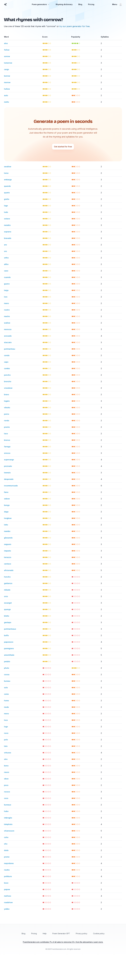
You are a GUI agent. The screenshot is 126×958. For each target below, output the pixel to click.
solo (6, 687)
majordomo (9, 863)
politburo (8, 876)
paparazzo (8, 642)
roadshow (8, 902)
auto (6, 95)
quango (7, 609)
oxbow (7, 499)
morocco (7, 329)
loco (6, 720)
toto (6, 746)
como (6, 694)
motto (6, 102)
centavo (7, 564)
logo (6, 727)
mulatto (7, 225)
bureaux (7, 805)
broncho (7, 381)
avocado (8, 336)
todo (6, 212)
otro (6, 759)
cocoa (6, 674)
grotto (6, 199)
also (6, 43)
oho (5, 844)
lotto (6, 525)
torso (6, 173)
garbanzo (8, 583)
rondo (6, 420)
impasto (7, 551)
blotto (6, 616)
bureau (7, 681)
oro (5, 251)
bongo (7, 505)
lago (6, 206)
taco (6, 433)
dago (6, 512)
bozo (6, 883)
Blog (80, 4)
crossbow (8, 388)
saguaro (7, 544)
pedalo (7, 661)
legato (7, 401)
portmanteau (9, 349)
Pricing (91, 4)
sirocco (7, 453)
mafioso (7, 896)
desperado (8, 479)
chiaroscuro (9, 831)
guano (7, 284)
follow (6, 50)
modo (6, 707)
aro (5, 245)
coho (6, 837)
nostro (7, 310)
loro (5, 297)
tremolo (7, 473)
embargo (8, 180)
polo (6, 740)
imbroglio (8, 818)
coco (6, 798)
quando (7, 186)
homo (6, 700)
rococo (7, 792)
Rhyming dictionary (64, 4)
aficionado (8, 570)
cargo (6, 69)
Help (45, 933)
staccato (8, 342)
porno (6, 414)
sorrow (7, 56)
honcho (7, 577)
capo (6, 362)
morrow (7, 82)
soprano (7, 232)
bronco (7, 440)
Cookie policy (98, 933)
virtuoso (7, 753)
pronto (7, 427)
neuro (6, 772)
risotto (7, 870)
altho (6, 264)
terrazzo (7, 557)
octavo (7, 219)
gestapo (7, 622)
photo (6, 668)
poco (6, 785)
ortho (6, 258)
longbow (8, 518)
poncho (7, 375)
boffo (6, 635)
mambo (7, 531)
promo (6, 857)
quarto (7, 193)
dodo (6, 850)
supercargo (9, 460)
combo (7, 368)
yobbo (6, 909)
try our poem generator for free (74, 26)
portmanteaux (10, 629)
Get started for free (63, 146)
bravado (7, 238)
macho (7, 316)
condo (6, 355)
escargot (8, 603)
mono (6, 714)
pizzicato (8, 466)
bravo (6, 394)
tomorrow (8, 63)
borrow (7, 76)
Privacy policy (81, 933)
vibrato (7, 407)
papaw (7, 889)
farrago (7, 447)
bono (6, 766)
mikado (7, 590)
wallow (7, 323)
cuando (7, 277)
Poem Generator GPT (61, 933)
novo (6, 733)
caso (6, 271)
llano (6, 492)
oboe (6, 779)
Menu (114, 4)
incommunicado (11, 486)
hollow (7, 89)
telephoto (8, 824)
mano (6, 303)
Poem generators (39, 4)
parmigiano (9, 648)
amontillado (9, 655)
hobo (6, 811)
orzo (6, 596)
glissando (8, 538)
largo (6, 290)
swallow (7, 167)
